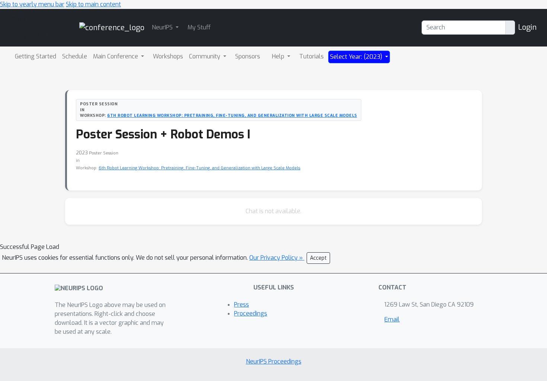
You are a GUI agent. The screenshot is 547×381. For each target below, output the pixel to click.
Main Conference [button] (116, 56)
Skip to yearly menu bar (32, 4)
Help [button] (279, 56)
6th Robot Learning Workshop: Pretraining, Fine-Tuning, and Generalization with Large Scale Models (232, 115)
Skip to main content (93, 4)
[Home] (111, 27)
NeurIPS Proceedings (273, 361)
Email (392, 319)
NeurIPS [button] (163, 27)
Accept (318, 258)
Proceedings (250, 313)
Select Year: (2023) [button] (357, 57)
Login (527, 27)
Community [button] (205, 56)
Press (241, 304)
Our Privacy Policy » (276, 258)
